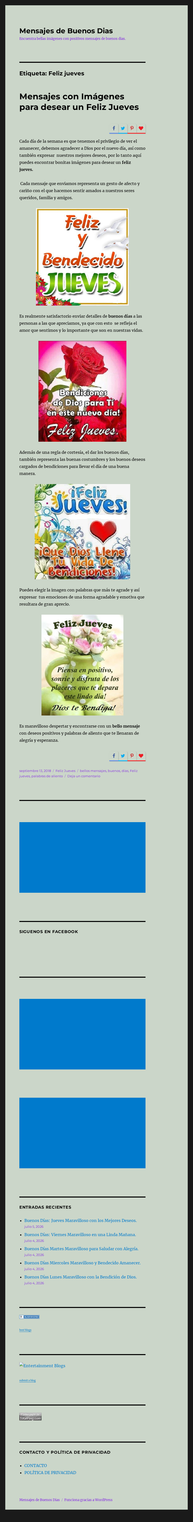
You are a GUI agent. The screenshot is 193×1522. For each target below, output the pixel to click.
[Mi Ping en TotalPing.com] (82, 1416)
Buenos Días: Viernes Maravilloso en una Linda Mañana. (80, 1234)
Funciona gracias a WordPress (88, 1500)
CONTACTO (35, 1465)
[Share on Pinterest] (131, 129)
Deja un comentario (83, 776)
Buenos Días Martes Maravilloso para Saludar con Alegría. (81, 1248)
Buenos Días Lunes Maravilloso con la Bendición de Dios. (80, 1276)
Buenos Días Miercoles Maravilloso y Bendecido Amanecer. (82, 1262)
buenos (114, 771)
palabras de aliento (47, 776)
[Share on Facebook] (113, 129)
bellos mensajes (93, 771)
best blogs (25, 1330)
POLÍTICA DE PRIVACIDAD (50, 1472)
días (125, 771)
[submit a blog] (82, 1365)
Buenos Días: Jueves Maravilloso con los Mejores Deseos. (80, 1220)
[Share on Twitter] (122, 129)
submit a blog (27, 1380)
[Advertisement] (83, 858)
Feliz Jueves (65, 771)
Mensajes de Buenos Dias (66, 30)
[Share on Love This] (141, 129)
